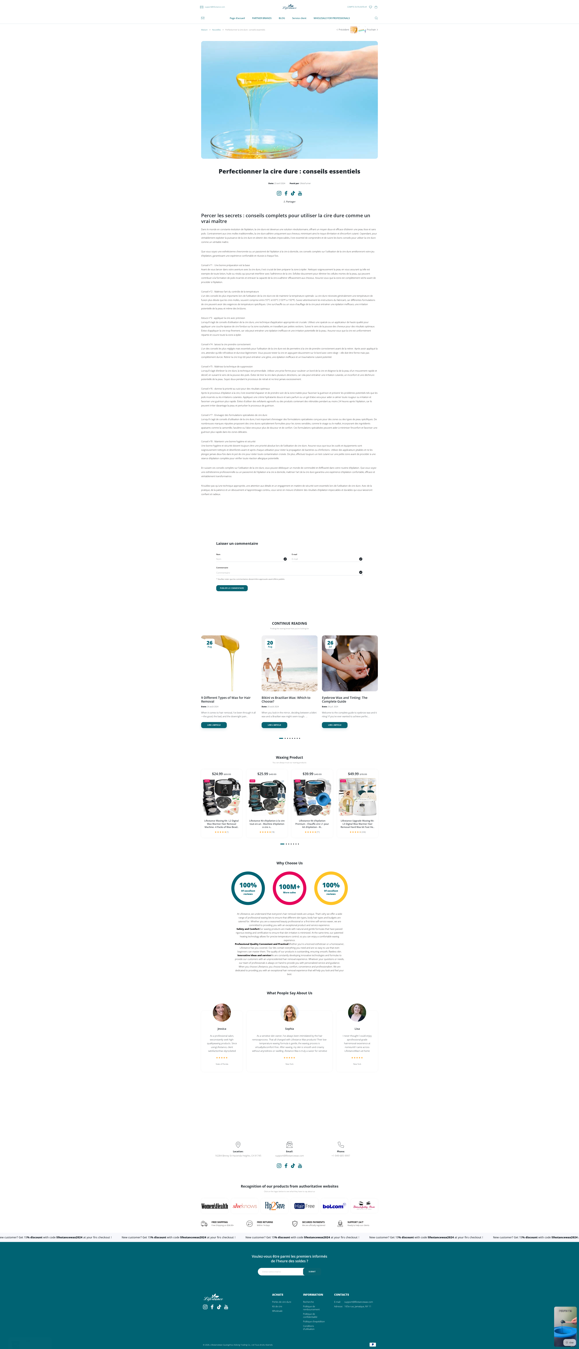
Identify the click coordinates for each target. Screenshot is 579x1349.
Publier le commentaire (232, 588)
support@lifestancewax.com (358, 1301)
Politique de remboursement (311, 1308)
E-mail (294, 554)
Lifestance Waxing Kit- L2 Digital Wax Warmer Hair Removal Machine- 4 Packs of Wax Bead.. (221, 823)
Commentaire (222, 567)
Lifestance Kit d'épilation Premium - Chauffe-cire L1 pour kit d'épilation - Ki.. (312, 823)
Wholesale (277, 1310)
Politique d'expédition (314, 1321)
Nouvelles (216, 29)
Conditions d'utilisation (309, 1327)
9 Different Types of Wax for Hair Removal (226, 699)
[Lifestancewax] (289, 7)
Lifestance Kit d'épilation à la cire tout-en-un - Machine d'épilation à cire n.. (267, 823)
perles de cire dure (281, 1301)
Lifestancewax (216, 1344)
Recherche (308, 1301)
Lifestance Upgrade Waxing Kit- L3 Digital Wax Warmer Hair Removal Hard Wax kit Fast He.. (357, 823)
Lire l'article (214, 725)
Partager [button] (291, 201)
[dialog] (376, 18)
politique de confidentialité (310, 1315)
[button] (281, 738)
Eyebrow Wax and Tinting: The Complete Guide (344, 699)
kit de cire (277, 1306)
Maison (204, 29)
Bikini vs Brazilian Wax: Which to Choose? (286, 699)
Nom (218, 554)
